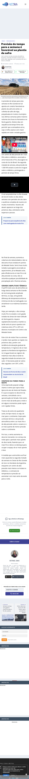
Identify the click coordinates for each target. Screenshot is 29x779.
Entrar (4, 639)
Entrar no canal (15, 530)
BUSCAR (16, 594)
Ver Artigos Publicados (18, 576)
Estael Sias (8, 66)
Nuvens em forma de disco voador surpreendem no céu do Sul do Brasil (14, 374)
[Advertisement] (14, 23)
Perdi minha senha (12, 639)
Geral (3, 41)
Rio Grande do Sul (10, 41)
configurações (6, 772)
